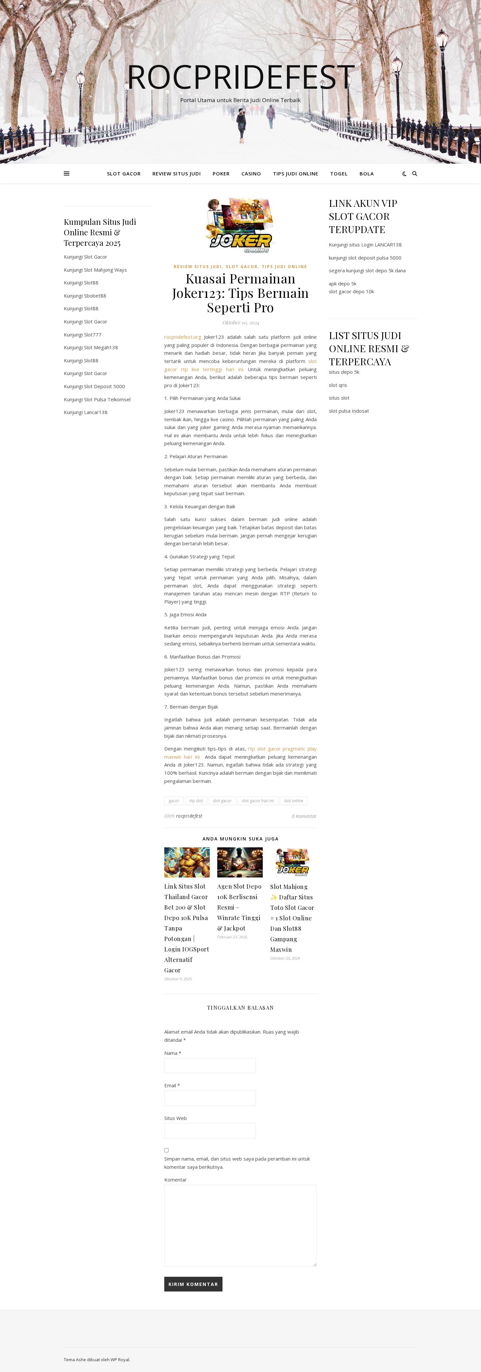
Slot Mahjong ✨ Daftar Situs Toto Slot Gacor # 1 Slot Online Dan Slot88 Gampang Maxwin (292, 918)
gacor (174, 800)
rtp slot (196, 800)
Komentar (175, 1179)
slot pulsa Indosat (349, 410)
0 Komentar (304, 816)
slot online (293, 800)
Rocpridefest (240, 76)
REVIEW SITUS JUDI (176, 173)
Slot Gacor (95, 256)
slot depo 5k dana (385, 270)
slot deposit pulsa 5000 (374, 257)
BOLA (367, 173)
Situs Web (175, 1118)
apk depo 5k (342, 283)
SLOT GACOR (124, 173)
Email (172, 1085)
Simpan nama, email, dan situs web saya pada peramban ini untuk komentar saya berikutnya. (237, 1162)
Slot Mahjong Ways (105, 269)
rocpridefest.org (182, 337)
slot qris (338, 385)
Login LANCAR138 (381, 244)
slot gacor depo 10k (351, 291)
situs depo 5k (344, 372)
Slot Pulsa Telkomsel (107, 399)
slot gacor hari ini (258, 800)
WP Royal (120, 1360)
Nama (172, 1053)
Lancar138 (96, 412)
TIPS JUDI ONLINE (295, 173)
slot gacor (222, 800)
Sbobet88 (95, 295)
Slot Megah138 (101, 347)
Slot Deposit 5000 (104, 386)
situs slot (339, 397)
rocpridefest (189, 816)
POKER (221, 173)
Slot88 (91, 282)
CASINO (251, 173)
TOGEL (339, 173)
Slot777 (92, 334)
